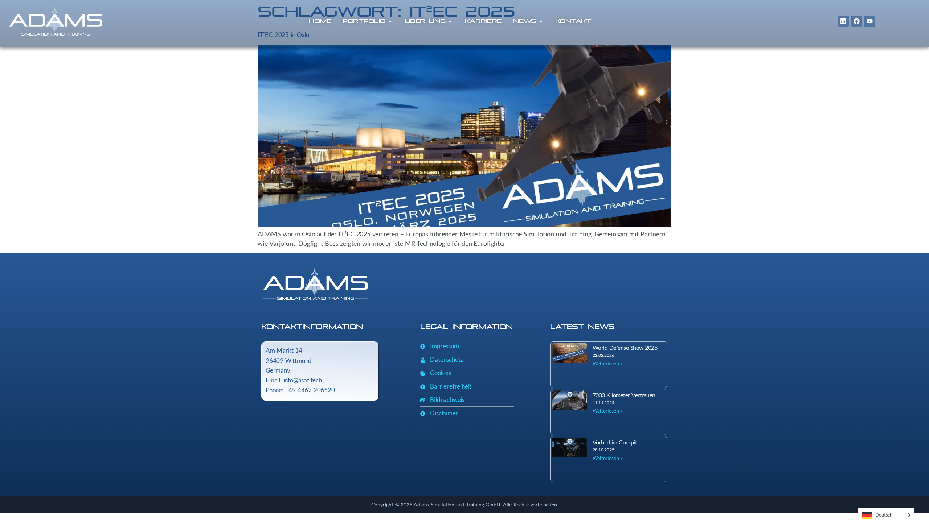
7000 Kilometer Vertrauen (624, 395)
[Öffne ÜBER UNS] (450, 21)
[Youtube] (869, 21)
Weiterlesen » (608, 363)
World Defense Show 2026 (625, 347)
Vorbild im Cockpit (615, 442)
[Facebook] (856, 21)
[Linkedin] (843, 21)
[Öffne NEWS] (541, 21)
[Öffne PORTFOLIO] (390, 21)
